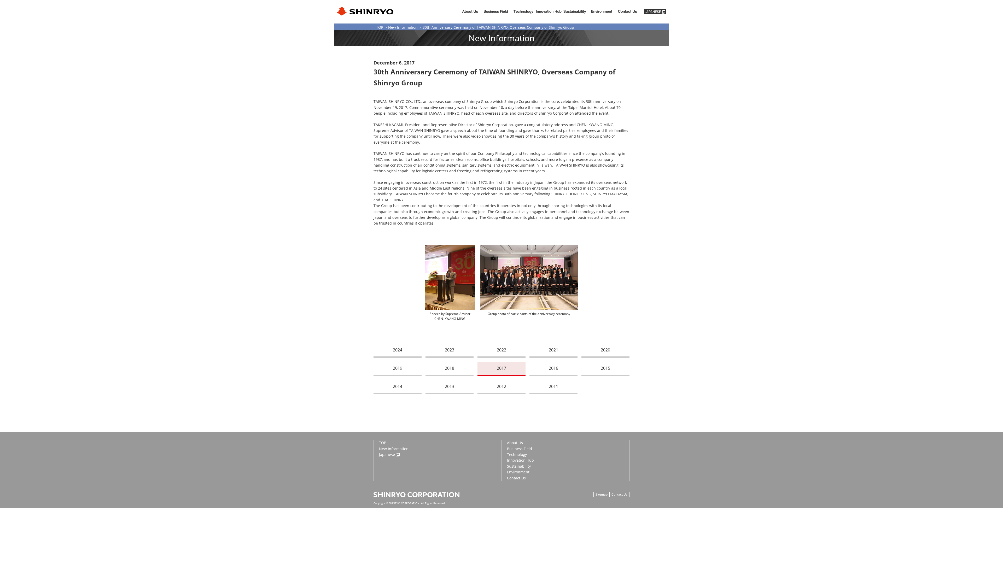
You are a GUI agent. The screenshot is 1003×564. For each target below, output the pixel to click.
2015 (605, 368)
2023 (449, 350)
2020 (605, 350)
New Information (403, 27)
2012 (501, 386)
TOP (379, 27)
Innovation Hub (549, 11)
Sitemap (602, 494)
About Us (470, 11)
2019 (397, 368)
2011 (553, 386)
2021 (553, 350)
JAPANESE (655, 11)
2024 (397, 350)
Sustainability (575, 11)
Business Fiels (496, 11)
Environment (601, 11)
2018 (449, 368)
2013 (449, 386)
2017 (501, 368)
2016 (553, 368)
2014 (397, 386)
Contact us (627, 11)
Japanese (387, 454)
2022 (501, 350)
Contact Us (516, 477)
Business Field (519, 448)
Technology (523, 11)
